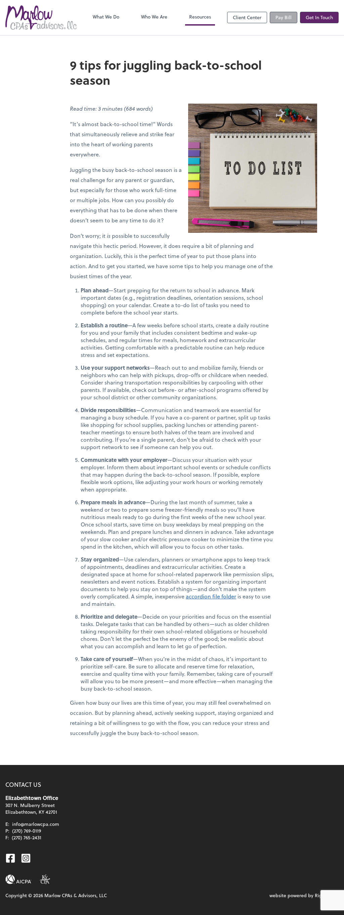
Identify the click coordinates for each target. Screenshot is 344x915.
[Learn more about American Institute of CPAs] (18, 879)
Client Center (247, 17)
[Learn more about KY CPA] (45, 879)
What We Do (106, 16)
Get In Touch (319, 17)
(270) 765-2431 (26, 837)
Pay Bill (283, 17)
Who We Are (154, 16)
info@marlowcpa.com (35, 824)
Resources (200, 16)
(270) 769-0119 (26, 830)
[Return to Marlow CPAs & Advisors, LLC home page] (41, 17)
